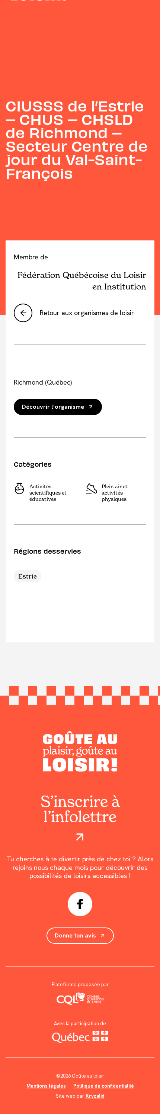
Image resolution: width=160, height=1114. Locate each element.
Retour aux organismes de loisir (87, 312)
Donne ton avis (75, 935)
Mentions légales (46, 1086)
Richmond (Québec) (43, 382)
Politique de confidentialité (103, 1086)
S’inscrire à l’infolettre (80, 810)
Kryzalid (95, 1096)
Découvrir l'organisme (53, 407)
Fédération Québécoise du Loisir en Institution (81, 280)
